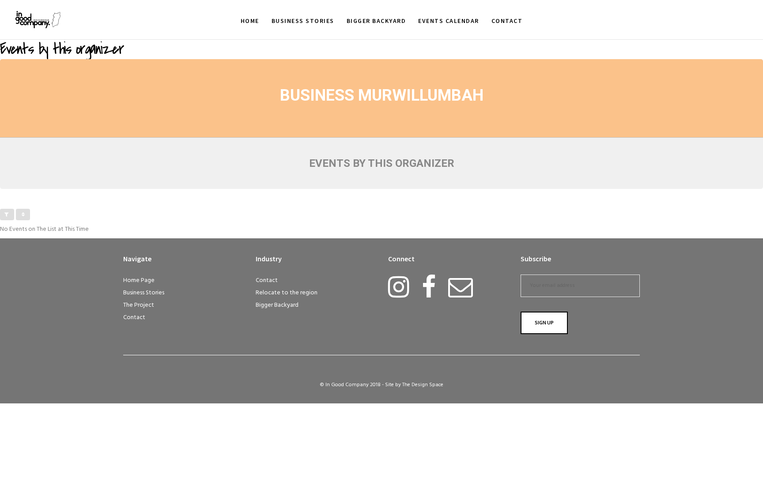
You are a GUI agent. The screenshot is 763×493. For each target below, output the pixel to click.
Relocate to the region (286, 293)
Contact (134, 317)
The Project (138, 305)
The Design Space (422, 384)
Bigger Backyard (277, 305)
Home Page (139, 280)
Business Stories (143, 293)
